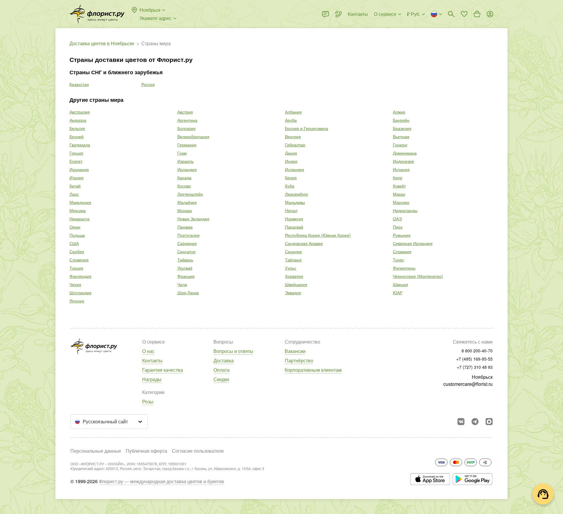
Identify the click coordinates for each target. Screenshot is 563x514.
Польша (77, 235)
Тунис (398, 260)
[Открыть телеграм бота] (475, 421)
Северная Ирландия (413, 243)
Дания (291, 153)
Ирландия (187, 169)
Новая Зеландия (193, 219)
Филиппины (404, 268)
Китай (75, 186)
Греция (76, 153)
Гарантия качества (162, 369)
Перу (398, 227)
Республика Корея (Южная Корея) (318, 235)
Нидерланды (405, 210)
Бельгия (77, 128)
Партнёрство (299, 360)
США (74, 243)
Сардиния (187, 243)
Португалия (188, 235)
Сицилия (293, 251)
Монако (184, 210)
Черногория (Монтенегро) (418, 276)
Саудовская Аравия (304, 243)
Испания (401, 169)
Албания (293, 112)
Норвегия (294, 219)
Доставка (223, 360)
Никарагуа (79, 219)
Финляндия (80, 276)
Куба (289, 186)
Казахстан (79, 84)
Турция (76, 268)
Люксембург (296, 194)
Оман (74, 227)
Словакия (402, 251)
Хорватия (294, 276)
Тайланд (293, 260)
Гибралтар (295, 145)
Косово (184, 186)
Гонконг (400, 145)
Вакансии (295, 351)
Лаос (74, 194)
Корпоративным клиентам (313, 369)
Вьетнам (401, 136)
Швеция (400, 284)
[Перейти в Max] (489, 421)
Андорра (77, 120)
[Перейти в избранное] (464, 14)
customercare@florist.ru (468, 384)
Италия (76, 177)
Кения (291, 177)
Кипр (397, 177)
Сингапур (186, 251)
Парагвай (294, 227)
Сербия (76, 251)
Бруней (76, 136)
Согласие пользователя (198, 450)
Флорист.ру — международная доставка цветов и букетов (161, 481)
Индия (291, 161)
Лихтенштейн (190, 194)
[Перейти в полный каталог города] (97, 14)
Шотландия (80, 292)
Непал (291, 210)
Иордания (79, 169)
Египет (75, 161)
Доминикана (405, 153)
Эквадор (293, 292)
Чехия (75, 284)
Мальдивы (295, 202)
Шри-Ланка (188, 292)
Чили (182, 284)
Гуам (182, 153)
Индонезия (403, 161)
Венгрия (293, 136)
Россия (148, 84)
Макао (399, 194)
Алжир (399, 112)
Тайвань (185, 260)
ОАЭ (397, 219)
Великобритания (193, 136)
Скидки (221, 379)
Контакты (152, 360)
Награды (152, 379)
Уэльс (290, 268)
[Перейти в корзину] (477, 14)
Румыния (402, 235)
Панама (185, 227)
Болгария (186, 128)
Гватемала (79, 145)
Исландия (294, 169)
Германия (186, 145)
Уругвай (184, 268)
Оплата (221, 369)
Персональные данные (95, 450)
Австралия (79, 112)
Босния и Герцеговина (306, 128)
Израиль (185, 161)
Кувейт (399, 186)
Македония (80, 202)
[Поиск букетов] (451, 14)
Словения (79, 260)
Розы (147, 401)
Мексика (77, 210)
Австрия (185, 112)
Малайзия (187, 202)
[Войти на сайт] (490, 14)
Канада (184, 177)
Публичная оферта (146, 450)
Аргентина (187, 120)
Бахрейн (401, 120)
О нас (148, 351)
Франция (186, 276)
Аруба (291, 120)
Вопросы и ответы (233, 351)
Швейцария (296, 284)
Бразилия (402, 128)
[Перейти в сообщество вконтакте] (461, 421)
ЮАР (397, 292)
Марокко (401, 202)
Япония (76, 301)
